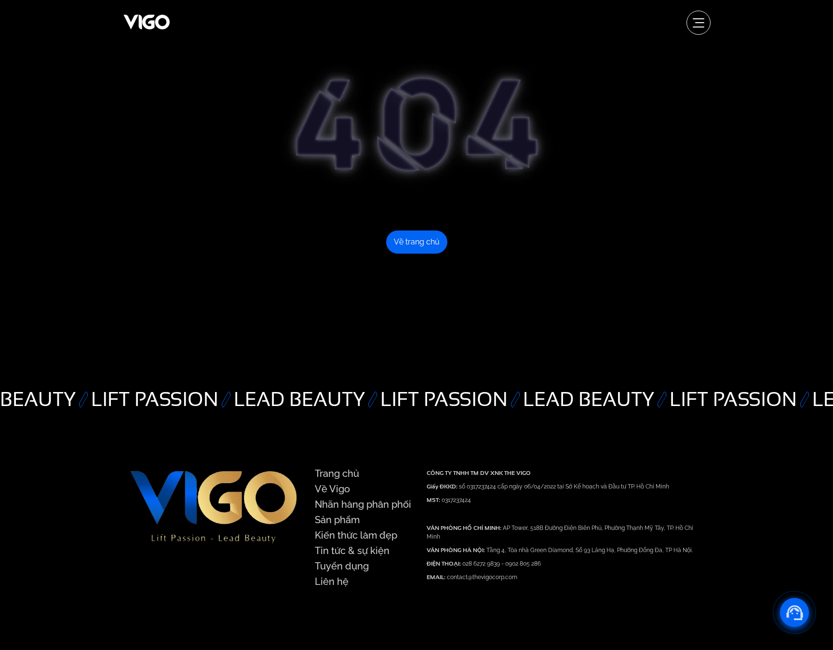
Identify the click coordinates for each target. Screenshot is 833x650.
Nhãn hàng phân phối (363, 504)
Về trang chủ (417, 241)
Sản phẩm (337, 520)
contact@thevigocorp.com (481, 577)
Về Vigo (332, 489)
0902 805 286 (523, 563)
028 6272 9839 (481, 563)
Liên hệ (332, 581)
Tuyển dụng (342, 566)
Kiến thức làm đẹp (356, 535)
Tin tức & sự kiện (352, 550)
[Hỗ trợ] (794, 612)
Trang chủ (337, 473)
